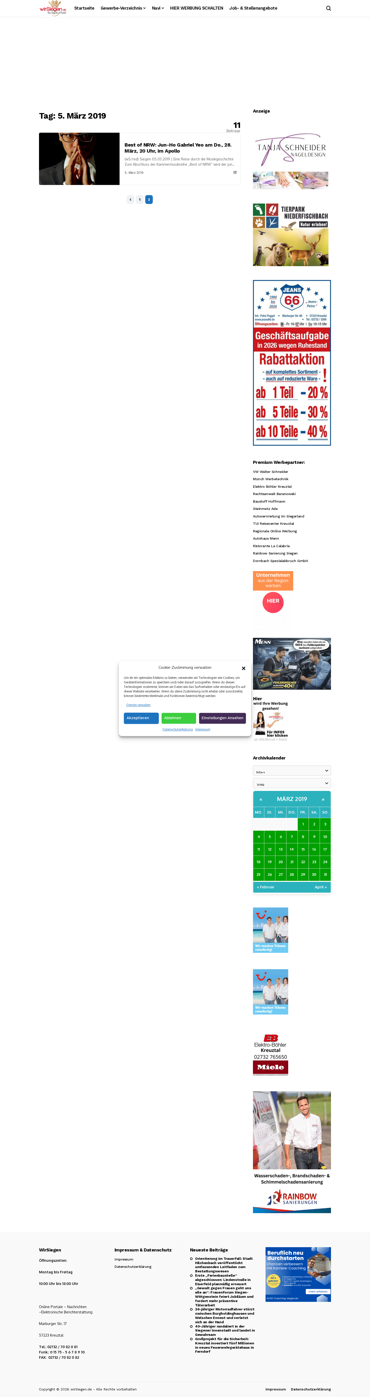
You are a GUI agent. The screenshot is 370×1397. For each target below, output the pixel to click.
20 (281, 861)
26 (270, 874)
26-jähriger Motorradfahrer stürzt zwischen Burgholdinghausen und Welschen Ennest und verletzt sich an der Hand (224, 1315)
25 (259, 874)
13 (280, 849)
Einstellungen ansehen (222, 718)
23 (314, 861)
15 (303, 849)
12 (269, 849)
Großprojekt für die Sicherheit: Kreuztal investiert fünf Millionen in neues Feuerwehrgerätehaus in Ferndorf (224, 1345)
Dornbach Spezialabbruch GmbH (280, 561)
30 (314, 874)
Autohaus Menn (266, 538)
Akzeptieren (138, 718)
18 (259, 861)
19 (270, 861)
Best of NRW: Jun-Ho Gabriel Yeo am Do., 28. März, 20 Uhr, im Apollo (178, 148)
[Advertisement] (185, 64)
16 (314, 849)
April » (321, 887)
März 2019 (292, 798)
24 (325, 861)
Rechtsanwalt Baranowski (274, 494)
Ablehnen (172, 718)
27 (281, 874)
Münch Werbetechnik (270, 479)
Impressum (202, 729)
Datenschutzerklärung (178, 729)
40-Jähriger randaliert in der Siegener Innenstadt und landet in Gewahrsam (225, 1330)
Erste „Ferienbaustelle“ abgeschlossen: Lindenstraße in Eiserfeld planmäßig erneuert (223, 1279)
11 (258, 849)
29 (303, 874)
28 (292, 874)
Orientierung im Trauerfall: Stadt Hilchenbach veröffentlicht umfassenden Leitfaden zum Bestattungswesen (224, 1264)
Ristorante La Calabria (271, 546)
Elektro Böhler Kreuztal (272, 486)
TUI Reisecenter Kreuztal (273, 523)
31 (325, 874)
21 (291, 861)
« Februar (265, 887)
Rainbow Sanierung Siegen (275, 553)
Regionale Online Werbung (275, 531)
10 (325, 836)
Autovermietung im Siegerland (278, 516)
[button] (243, 667)
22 (303, 861)
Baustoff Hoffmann (269, 501)
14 (292, 849)
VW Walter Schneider (270, 472)
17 (325, 849)
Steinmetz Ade (265, 509)
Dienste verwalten (138, 705)
